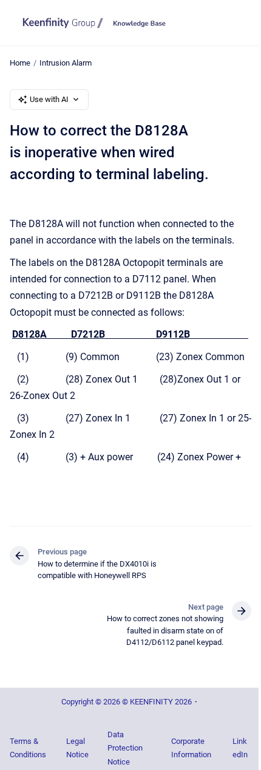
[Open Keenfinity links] (243, 70)
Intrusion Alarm (65, 62)
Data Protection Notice (125, 748)
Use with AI (49, 99)
